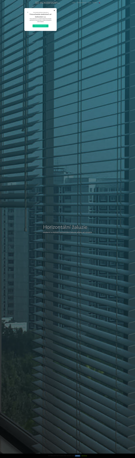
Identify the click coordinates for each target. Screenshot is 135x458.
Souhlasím (77, 455)
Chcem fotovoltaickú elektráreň (40, 25)
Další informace (84, 455)
